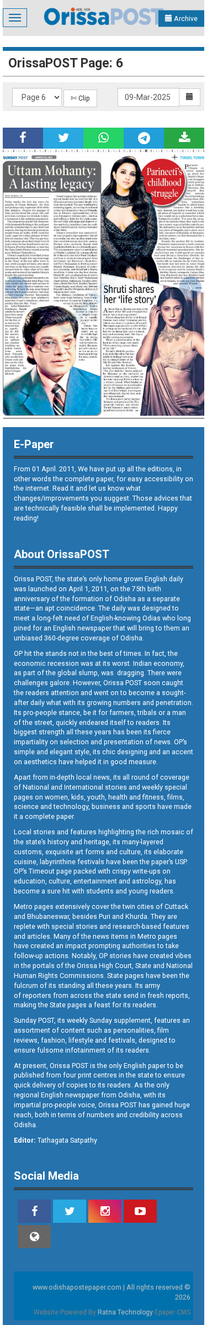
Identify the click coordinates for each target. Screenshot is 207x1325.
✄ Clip (80, 98)
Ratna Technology (125, 1312)
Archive (185, 18)
